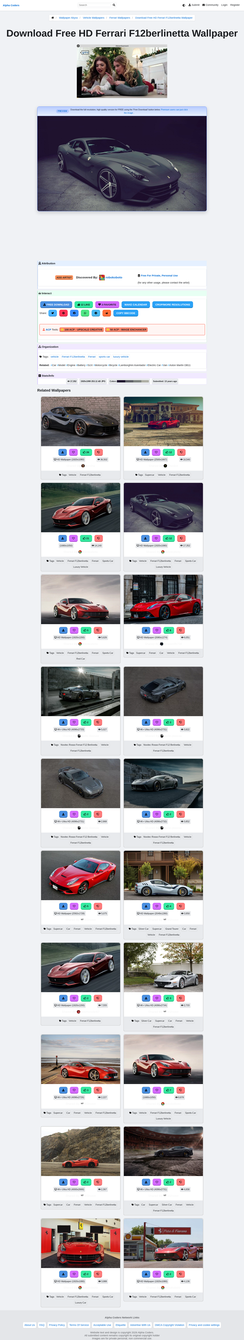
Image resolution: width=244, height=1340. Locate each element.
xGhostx (90, 919)
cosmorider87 (90, 1011)
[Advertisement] (122, 235)
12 (170, 452)
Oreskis (173, 465)
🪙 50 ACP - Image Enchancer (126, 329)
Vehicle (72, 475)
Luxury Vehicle (80, 567)
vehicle (55, 356)
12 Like (85, 304)
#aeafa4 (145, 381)
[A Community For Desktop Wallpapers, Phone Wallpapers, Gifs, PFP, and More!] (52, 17)
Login (224, 5)
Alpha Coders (11, 5)
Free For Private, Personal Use (159, 275)
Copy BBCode (125, 313)
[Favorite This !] (74, 722)
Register (235, 5)
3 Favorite (108, 304)
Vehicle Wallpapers (94, 17)
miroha (90, 465)
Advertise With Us (140, 1325)
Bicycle (113, 365)
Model (61, 365)
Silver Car (144, 929)
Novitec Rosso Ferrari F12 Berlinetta (79, 745)
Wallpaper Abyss (68, 17)
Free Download (57, 304)
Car (54, 365)
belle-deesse (90, 735)
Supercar (149, 475)
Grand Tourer (171, 929)
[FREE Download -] (63, 722)
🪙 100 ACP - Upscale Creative (82, 329)
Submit (195, 5)
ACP (48, 329)
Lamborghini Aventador (132, 365)
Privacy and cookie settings (204, 1325)
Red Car (80, 659)
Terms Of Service (79, 1325)
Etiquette (121, 1325)
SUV (89, 365)
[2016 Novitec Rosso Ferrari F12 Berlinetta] (80, 715)
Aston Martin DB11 (179, 365)
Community (211, 5)
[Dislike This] (98, 722)
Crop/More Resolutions (172, 304)
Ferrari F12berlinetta (73, 356)
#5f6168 (129, 381)
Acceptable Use (102, 1325)
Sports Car (107, 561)
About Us (29, 1325)
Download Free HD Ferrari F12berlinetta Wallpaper (164, 17)
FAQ (41, 1325)
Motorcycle (100, 365)
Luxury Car (80, 1302)
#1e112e (121, 381)
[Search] (114, 5)
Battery (81, 365)
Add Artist (64, 277)
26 (87, 452)
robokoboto (114, 277)
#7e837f (137, 381)
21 (87, 538)
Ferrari (92, 356)
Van (165, 365)
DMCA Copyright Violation (169, 1325)
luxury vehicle (121, 356)
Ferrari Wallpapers (120, 17)
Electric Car (154, 365)
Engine (71, 365)
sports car (104, 356)
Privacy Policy (57, 1325)
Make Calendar (136, 304)
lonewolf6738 (173, 643)
